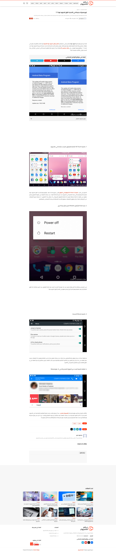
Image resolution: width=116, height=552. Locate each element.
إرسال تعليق (82, 453)
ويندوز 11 (66, 3)
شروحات (74, 423)
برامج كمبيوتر (75, 3)
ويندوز (70, 3)
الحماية (57, 3)
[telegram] (37, 60)
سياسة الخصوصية (53, 536)
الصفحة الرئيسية (84, 9)
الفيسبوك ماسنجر (64, 413)
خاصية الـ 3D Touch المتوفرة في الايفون (68, 193)
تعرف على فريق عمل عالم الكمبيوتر (50, 530)
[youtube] (50, 60)
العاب (49, 3)
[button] (80, 429)
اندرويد (45, 3)
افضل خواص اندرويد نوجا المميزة (51, 44)
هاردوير (32, 3)
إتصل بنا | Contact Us (53, 533)
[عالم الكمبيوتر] (86, 3)
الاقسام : (91, 536)
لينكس (52, 3)
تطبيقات (56, 502)
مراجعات (37, 3)
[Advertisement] (58, 32)
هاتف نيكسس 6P (65, 48)
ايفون (41, 3)
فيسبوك (61, 3)
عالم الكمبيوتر (80, 550)
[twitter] (64, 60)
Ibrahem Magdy (36, 550)
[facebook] (78, 60)
